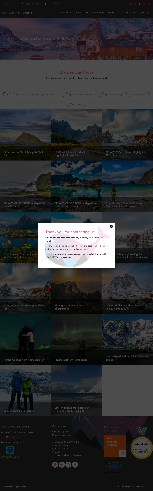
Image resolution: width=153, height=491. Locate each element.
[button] (111, 226)
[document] (76, 245)
